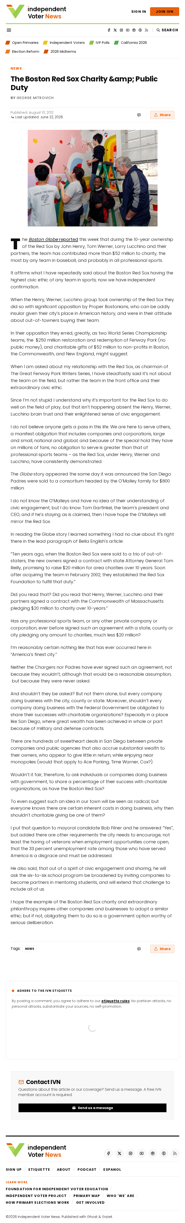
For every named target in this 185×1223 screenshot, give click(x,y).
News (16, 68)
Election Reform (25, 51)
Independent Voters (67, 42)
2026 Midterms (63, 51)
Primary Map (86, 1195)
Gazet (107, 1216)
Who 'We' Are (120, 1195)
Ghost (92, 1216)
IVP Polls (103, 42)
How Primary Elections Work (37, 1202)
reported (53, 239)
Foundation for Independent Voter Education (57, 1189)
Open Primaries (25, 42)
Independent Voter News (39, 1216)
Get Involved (90, 1202)
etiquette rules (115, 1000)
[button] (14, 1169)
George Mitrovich (35, 98)
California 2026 (134, 42)
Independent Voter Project (36, 1195)
